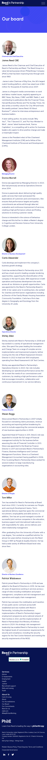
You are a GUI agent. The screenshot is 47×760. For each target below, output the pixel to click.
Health (4, 681)
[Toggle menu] (43, 3)
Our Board (5, 704)
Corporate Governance (10, 750)
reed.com (5, 711)
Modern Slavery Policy (9, 747)
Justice (4, 684)
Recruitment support (9, 686)
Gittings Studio (19, 741)
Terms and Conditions (35, 747)
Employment (6, 679)
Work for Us (6, 709)
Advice (4, 674)
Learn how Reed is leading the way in (23, 726)
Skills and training (8, 688)
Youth (4, 690)
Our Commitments (8, 706)
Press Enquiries (23, 747)
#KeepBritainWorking (9, 713)
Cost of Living (6, 697)
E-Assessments (7, 677)
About (4, 699)
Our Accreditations (8, 702)
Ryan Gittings (10, 741)
